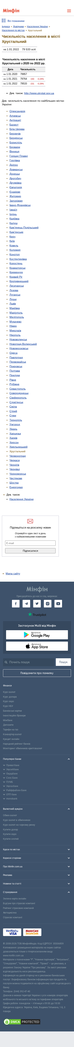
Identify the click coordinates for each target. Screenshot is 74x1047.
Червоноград (17, 455)
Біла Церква (16, 129)
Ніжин (13, 325)
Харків (13, 437)
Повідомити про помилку (37, 673)
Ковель (13, 245)
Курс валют (9, 692)
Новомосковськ (18, 348)
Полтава (14, 370)
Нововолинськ (18, 339)
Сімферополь (18, 397)
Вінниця (14, 151)
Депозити (8, 725)
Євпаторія (15, 187)
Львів (12, 303)
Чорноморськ (17, 473)
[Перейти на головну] (11, 11)
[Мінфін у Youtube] (58, 603)
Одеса (13, 352)
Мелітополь (16, 317)
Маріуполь (16, 312)
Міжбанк (7, 720)
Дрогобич (15, 178)
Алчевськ (15, 115)
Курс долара (10, 696)
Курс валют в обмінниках (16, 820)
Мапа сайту (13, 573)
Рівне (12, 379)
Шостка (14, 482)
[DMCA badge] (37, 1022)
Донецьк (14, 173)
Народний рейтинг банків (16, 744)
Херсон (14, 442)
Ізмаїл (13, 209)
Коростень (15, 263)
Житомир (15, 196)
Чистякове (15, 478)
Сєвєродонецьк (18, 393)
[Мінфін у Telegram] (26, 603)
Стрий (13, 411)
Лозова (13, 290)
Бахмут (13, 124)
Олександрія (17, 111)
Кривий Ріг (15, 276)
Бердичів (14, 133)
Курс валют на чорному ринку (19, 825)
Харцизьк (15, 433)
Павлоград (16, 357)
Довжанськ (16, 169)
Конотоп (14, 254)
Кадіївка (14, 218)
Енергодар (16, 487)
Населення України (21, 499)
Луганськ (14, 294)
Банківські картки (12, 711)
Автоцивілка (10, 912)
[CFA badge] (51, 933)
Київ (12, 240)
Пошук (63, 662)
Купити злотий (11, 839)
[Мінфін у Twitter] (37, 603)
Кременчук (16, 272)
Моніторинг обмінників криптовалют (22, 748)
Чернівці (14, 469)
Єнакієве (14, 191)
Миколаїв (15, 330)
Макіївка (14, 308)
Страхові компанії (12, 917)
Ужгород (14, 424)
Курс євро (8, 701)
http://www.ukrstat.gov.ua (39, 93)
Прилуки (14, 375)
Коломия (14, 249)
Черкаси (14, 460)
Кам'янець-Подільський (24, 227)
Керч (12, 236)
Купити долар (10, 829)
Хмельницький (18, 446)
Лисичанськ (16, 285)
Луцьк (13, 299)
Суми (12, 415)
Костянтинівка (18, 258)
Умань (13, 428)
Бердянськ (16, 137)
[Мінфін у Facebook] (16, 603)
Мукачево (15, 321)
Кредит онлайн (11, 739)
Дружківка (15, 182)
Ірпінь (13, 214)
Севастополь (17, 388)
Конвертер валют (12, 734)
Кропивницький (18, 281)
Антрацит (15, 120)
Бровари (14, 147)
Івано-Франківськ (20, 205)
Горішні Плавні (18, 155)
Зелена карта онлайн (14, 898)
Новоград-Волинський (23, 343)
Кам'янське (16, 232)
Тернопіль (15, 420)
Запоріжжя (16, 200)
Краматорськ (17, 267)
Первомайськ (17, 361)
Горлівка (14, 160)
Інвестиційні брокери (14, 715)
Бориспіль (15, 142)
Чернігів (14, 464)
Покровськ (15, 366)
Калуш (13, 223)
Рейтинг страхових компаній (18, 908)
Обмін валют (10, 815)
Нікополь (14, 335)
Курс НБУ (8, 706)
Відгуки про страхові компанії (19, 903)
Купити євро (9, 834)
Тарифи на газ (10, 729)
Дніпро (13, 164)
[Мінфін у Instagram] (47, 603)
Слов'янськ (16, 402)
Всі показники (16, 20)
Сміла (13, 406)
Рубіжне (14, 384)
